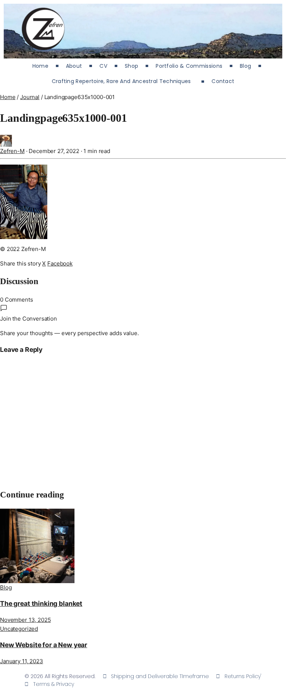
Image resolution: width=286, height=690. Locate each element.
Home (40, 66)
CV (103, 66)
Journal (29, 97)
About (74, 66)
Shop (131, 66)
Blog (245, 66)
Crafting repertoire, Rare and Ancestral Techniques (123, 81)
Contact (223, 81)
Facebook (60, 263)
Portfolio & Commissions (189, 66)
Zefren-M (12, 151)
